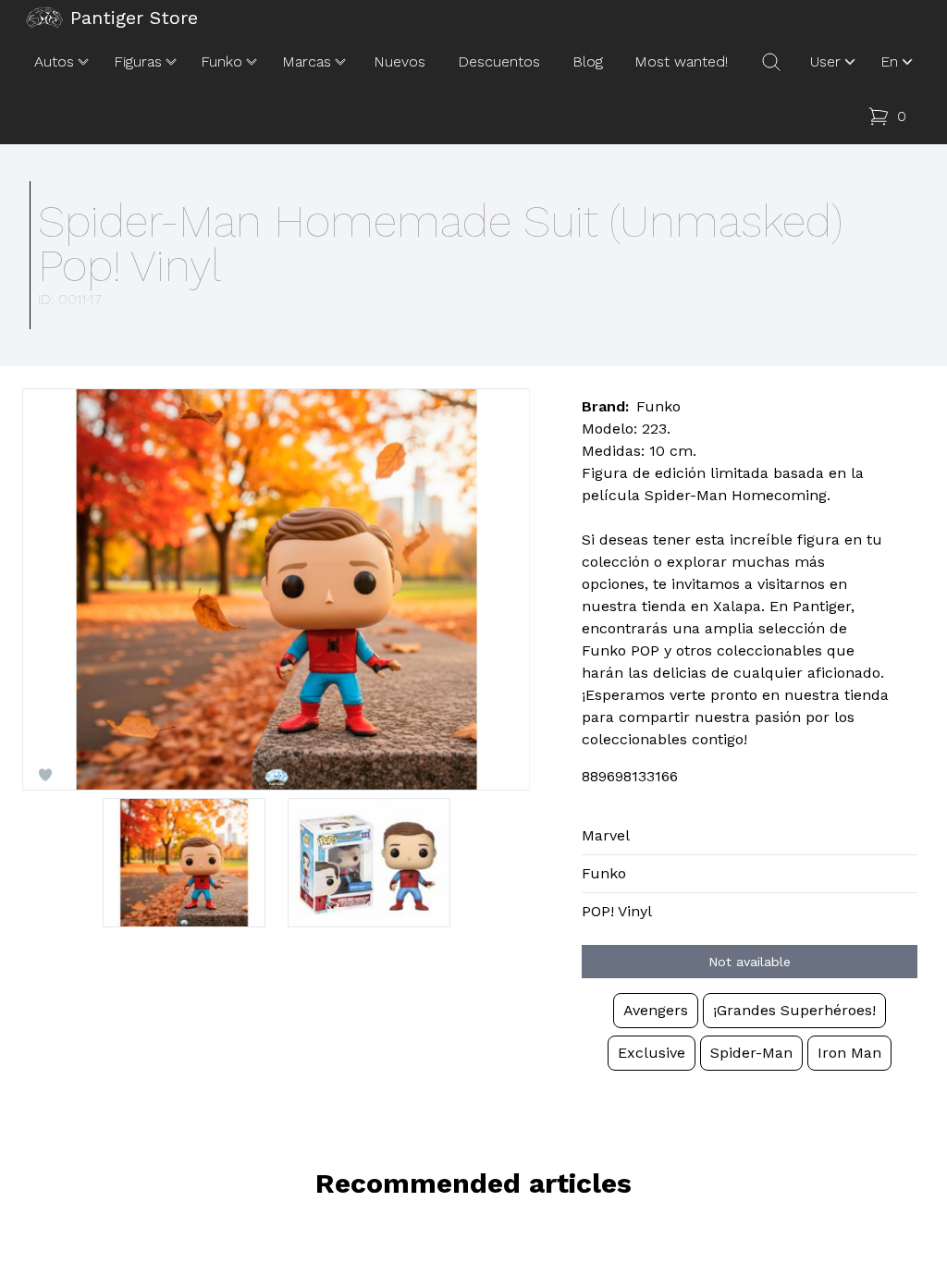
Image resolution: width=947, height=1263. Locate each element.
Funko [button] (221, 61)
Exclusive (651, 1052)
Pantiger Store (134, 17)
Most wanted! (681, 61)
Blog (587, 61)
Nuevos (399, 61)
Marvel (606, 835)
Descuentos (499, 61)
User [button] (825, 61)
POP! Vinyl (617, 911)
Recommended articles (473, 1183)
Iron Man (849, 1052)
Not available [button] (749, 961)
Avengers (655, 1010)
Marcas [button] (306, 61)
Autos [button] (54, 61)
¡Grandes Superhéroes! (794, 1010)
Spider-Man (751, 1052)
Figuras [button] (138, 61)
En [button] (889, 61)
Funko (604, 873)
